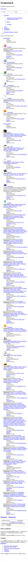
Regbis (20, 418)
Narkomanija (17, 329)
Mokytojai (21, 133)
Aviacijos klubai (7, 163)
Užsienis (20, 460)
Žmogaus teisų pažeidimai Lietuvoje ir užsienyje (14, 506)
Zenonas (8, 513)
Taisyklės (9, 47)
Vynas (17, 265)
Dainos (15, 313)
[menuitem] (14, 18)
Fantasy (18, 236)
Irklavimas (5, 423)
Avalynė (12, 436)
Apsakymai (20, 379)
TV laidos (19, 173)
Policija (5, 331)
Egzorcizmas (6, 289)
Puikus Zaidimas (20, 118)
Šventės (24, 394)
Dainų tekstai (21, 313)
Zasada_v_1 (9, 57)
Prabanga (11, 439)
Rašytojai (20, 136)
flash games (19, 67)
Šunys (14, 241)
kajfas (7, 225)
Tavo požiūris (11, 483)
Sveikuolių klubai (7, 205)
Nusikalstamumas (23, 331)
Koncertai (11, 314)
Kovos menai (6, 422)
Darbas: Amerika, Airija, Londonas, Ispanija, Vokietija (13, 463)
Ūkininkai (11, 496)
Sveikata (9, 203)
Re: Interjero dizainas (21, 443)
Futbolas (17, 418)
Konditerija (6, 263)
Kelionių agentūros (19, 228)
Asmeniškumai (10, 85)
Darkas (8, 155)
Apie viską (9, 73)
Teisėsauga (9, 327)
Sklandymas (22, 425)
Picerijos (20, 394)
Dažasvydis (23, 421)
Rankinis (17, 425)
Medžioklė (12, 252)
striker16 (8, 198)
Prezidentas (15, 368)
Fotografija (14, 253)
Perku (16, 100)
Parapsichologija (7, 291)
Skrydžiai (17, 162)
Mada (23, 436)
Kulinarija (20, 261)
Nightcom (8, 270)
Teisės (10, 150)
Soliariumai (16, 439)
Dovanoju (5, 102)
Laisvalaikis (17, 392)
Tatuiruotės (22, 439)
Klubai (24, 302)
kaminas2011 (9, 322)
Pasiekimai (14, 449)
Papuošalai (22, 438)
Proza (12, 136)
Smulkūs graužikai (12, 243)
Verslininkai (16, 471)
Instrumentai (23, 314)
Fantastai (20, 302)
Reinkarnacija (14, 291)
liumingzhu (8, 68)
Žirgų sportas (11, 425)
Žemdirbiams (21, 492)
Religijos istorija (20, 404)
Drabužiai (16, 436)
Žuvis (13, 265)
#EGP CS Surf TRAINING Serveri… (14, 223)
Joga (16, 206)
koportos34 (3, 543)
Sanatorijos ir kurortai (17, 205)
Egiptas (25, 231)
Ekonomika (14, 472)
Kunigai (22, 408)
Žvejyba (17, 252)
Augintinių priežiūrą (8, 241)
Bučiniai (10, 275)
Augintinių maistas (18, 240)
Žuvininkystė (23, 496)
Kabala (18, 289)
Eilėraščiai (19, 355)
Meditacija (11, 206)
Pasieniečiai (6, 218)
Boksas (18, 421)
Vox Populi (20, 480)
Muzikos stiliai (14, 315)
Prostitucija (23, 329)
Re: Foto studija (20, 257)
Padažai (18, 263)
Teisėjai (17, 328)
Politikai (16, 366)
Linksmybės (10, 112)
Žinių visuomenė (7, 450)
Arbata (14, 262)
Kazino (5, 394)
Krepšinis (12, 418)
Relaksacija (6, 206)
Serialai (23, 173)
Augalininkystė (13, 493)
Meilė (19, 272)
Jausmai (21, 274)
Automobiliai (13, 148)
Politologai (21, 368)
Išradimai (25, 448)
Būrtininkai (19, 288)
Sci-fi (16, 302)
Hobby (20, 250)
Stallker (8, 141)
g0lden (7, 93)
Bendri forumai (6, 38)
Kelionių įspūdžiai (7, 231)
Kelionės (20, 227)
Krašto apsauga (20, 217)
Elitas (20, 436)
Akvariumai (20, 243)
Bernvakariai (23, 276)
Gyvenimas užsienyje (15, 461)
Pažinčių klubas (7, 342)
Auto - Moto (10, 146)
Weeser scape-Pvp (21, 79)
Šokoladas (9, 265)
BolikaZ (8, 432)
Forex (18, 476)
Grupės (11, 313)
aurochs (8, 298)
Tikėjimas (5, 405)
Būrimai (25, 288)
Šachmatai (11, 423)
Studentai (11, 135)
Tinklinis (9, 421)
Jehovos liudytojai (21, 405)
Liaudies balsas (13, 482)
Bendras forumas (11, 62)
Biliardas (10, 419)
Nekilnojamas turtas (21, 472)
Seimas (5, 368)
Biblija (8, 408)
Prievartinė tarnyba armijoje (9, 217)
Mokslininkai (17, 135)
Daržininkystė (20, 493)
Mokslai (9, 132)
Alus (11, 262)
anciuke (8, 212)
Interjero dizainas (15, 438)
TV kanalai (11, 174)
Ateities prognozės (21, 449)
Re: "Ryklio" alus (21, 269)
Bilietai (14, 230)
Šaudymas (14, 421)
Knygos (15, 136)
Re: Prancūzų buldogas (22, 247)
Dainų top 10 (17, 314)
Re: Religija (19, 413)
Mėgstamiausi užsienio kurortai (17, 232)
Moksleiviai (6, 135)
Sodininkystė (20, 494)
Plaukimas (15, 419)
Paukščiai (5, 243)
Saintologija (6, 406)
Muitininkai (12, 218)
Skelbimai (9, 98)
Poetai (4, 136)
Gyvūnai (20, 239)
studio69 (8, 181)
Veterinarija (6, 496)
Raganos (8, 292)
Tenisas (20, 419)
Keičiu (19, 100)
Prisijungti (4, 517)
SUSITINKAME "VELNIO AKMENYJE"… (15, 347)
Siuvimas (25, 253)
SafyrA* (8, 489)
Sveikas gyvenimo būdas (20, 204)
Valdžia (5, 369)
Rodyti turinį (3, 8)
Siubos (5, 265)
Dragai (18, 149)
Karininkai (16, 216)
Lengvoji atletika (19, 422)
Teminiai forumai (7, 123)
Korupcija (9, 369)
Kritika (16, 483)
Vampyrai (12, 292)
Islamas (10, 405)
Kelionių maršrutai (7, 230)
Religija (20, 403)
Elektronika (19, 448)
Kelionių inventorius (20, 230)
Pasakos (9, 381)
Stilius (19, 435)
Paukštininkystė (13, 494)
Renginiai (23, 392)
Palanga (5, 232)
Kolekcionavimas (7, 253)
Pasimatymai (16, 275)
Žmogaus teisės (21, 504)
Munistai (11, 406)
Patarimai (17, 342)
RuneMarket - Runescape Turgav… (14, 91)
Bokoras (8, 107)
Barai (12, 394)
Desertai (18, 262)
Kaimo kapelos (6, 315)
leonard (8, 375)
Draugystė (5, 275)
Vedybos (11, 276)
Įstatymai (5, 329)
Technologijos (21, 447)
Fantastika (20, 301)
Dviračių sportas (21, 423)
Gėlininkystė (6, 494)
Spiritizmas (20, 291)
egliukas (18, 167)
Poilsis (21, 231)
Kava (21, 262)
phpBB (6, 553)
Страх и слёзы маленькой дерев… (15, 374)
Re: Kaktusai (20, 500)
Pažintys (9, 339)
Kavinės (16, 394)
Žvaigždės (21, 174)
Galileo (8, 360)
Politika (9, 365)
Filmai (14, 173)
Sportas (20, 417)
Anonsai (16, 174)
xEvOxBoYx (9, 400)
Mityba (10, 263)
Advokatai (12, 328)
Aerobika (5, 425)
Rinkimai (24, 366)
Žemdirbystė (17, 496)
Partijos (20, 366)
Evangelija (23, 406)
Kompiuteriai (10, 186)
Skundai (20, 483)
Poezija (8, 136)
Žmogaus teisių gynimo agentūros (17, 505)
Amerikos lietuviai (7, 462)
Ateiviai (14, 289)
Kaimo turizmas (15, 231)
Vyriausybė (9, 368)
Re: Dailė (19, 140)
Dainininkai (6, 314)
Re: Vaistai (19, 210)
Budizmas (14, 405)
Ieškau (23, 100)
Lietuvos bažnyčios (15, 408)
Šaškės (15, 423)
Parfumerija (6, 439)
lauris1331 (8, 284)
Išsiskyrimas (6, 276)
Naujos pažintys (13, 341)
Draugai (13, 342)
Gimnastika (12, 422)
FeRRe (8, 120)
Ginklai (21, 216)
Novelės (5, 381)
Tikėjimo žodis (17, 406)
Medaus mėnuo (6, 278)
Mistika (20, 287)
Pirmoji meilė (13, 274)
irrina (7, 444)
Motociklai (18, 148)
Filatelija (21, 252)
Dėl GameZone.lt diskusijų (16, 50)
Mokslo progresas (7, 449)
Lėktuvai (22, 162)
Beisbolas (5, 419)
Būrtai (15, 288)
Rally (21, 149)
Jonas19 (8, 248)
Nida (9, 232)
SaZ (7, 309)
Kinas (11, 173)
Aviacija (9, 160)
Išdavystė (21, 275)
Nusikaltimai (11, 329)
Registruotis (12, 517)
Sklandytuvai (14, 163)
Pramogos (20, 391)
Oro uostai (12, 162)
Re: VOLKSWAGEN (22, 154)
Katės (18, 241)
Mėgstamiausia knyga (8, 382)
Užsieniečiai (23, 461)
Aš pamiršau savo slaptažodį (15, 522)
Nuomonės (19, 482)
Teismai (21, 328)
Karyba (11, 216)
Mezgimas (19, 253)
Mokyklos (16, 133)
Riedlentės (5, 426)
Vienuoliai (5, 409)
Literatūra (15, 379)
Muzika (20, 311)
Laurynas (8, 501)
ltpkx (7, 80)
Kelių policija (15, 150)
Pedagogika (23, 135)
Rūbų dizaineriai (7, 438)
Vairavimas (5, 150)
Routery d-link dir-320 (22, 106)
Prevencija (15, 331)
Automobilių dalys (12, 149)
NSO (11, 289)
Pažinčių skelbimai (22, 341)
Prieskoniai (23, 263)
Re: (17, 359)
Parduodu (12, 100)
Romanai (14, 381)
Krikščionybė (13, 404)
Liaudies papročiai (19, 292)
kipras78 (8, 388)
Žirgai (21, 241)
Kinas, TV (9, 172)
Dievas (5, 408)
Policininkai (10, 331)
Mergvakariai (17, 276)
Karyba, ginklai (21, 214)
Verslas (20, 470)
